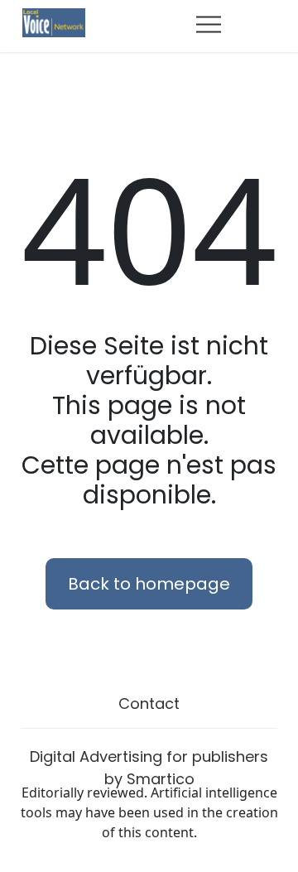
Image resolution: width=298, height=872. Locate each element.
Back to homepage (149, 583)
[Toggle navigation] (208, 24)
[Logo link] (53, 21)
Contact (149, 703)
